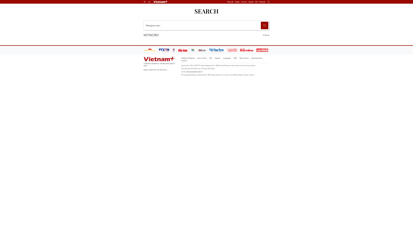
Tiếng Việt (230, 2)
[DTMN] (247, 50)
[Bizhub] (202, 50)
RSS (210, 58)
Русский (262, 2)
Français (244, 2)
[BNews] (192, 50)
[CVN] (232, 50)
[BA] (262, 50)
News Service (244, 58)
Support (217, 58)
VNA (235, 58)
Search (206, 11)
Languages (227, 58)
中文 (256, 2)
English (237, 2)
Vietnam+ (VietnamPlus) (161, 1)
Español (251, 2)
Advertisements (256, 58)
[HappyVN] (150, 50)
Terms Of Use (202, 58)
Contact (184, 61)
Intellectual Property (188, 58)
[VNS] (216, 50)
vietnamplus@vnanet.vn (194, 72)
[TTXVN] (163, 50)
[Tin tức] (183, 50)
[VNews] (173, 50)
